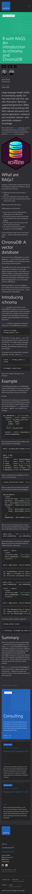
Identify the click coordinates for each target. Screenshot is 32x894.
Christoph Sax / (10, 748)
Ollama (18, 406)
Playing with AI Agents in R (15, 751)
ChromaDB (11, 134)
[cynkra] (16, 830)
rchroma (16, 128)
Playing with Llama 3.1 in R (15, 791)
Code (4, 396)
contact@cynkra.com (8, 851)
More (5, 735)
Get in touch (7, 870)
